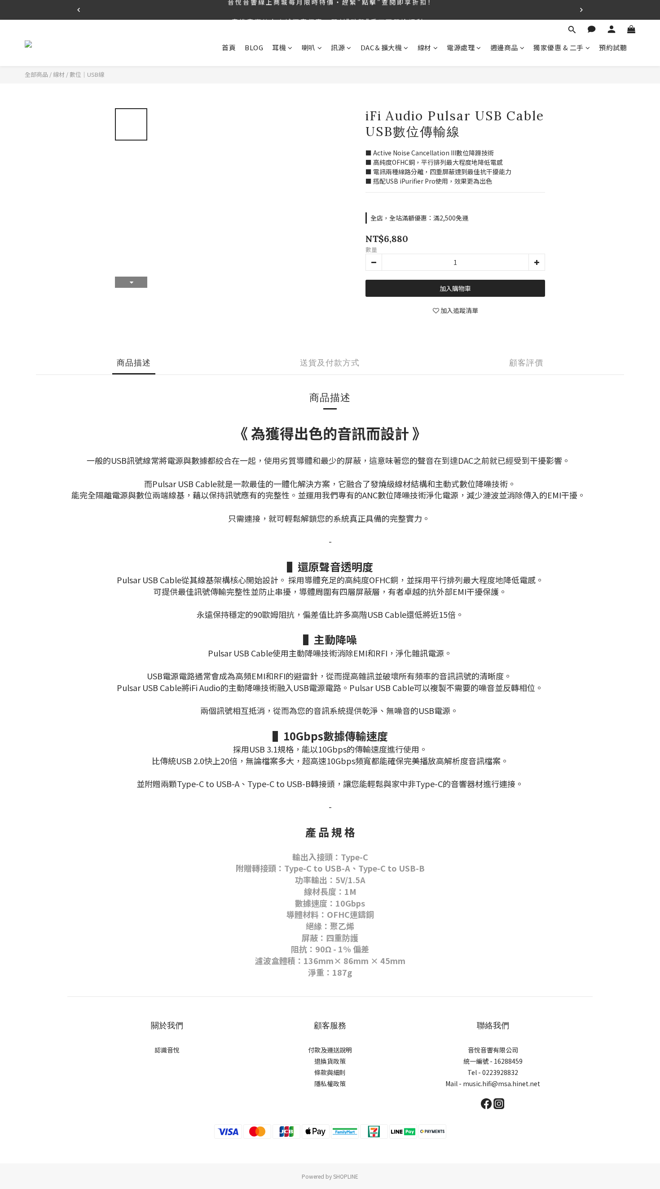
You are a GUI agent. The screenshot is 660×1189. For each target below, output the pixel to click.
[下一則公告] (581, 10)
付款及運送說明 (330, 1049)
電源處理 (461, 47)
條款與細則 (330, 1072)
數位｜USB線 (87, 74)
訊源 (338, 47)
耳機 (279, 47)
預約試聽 (613, 47)
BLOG (254, 47)
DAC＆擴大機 (381, 47)
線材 (424, 47)
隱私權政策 (330, 1083)
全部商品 (36, 74)
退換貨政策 (330, 1061)
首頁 (229, 47)
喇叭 (309, 47)
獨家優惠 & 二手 (558, 47)
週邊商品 (504, 47)
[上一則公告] (79, 10)
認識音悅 (167, 1049)
